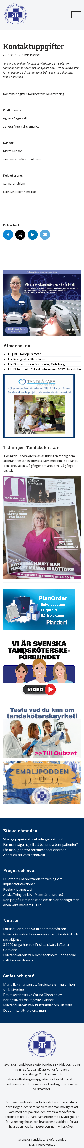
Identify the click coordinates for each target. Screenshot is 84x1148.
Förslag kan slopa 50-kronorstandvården (34, 929)
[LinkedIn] (33, 235)
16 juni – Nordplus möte (24, 354)
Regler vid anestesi (17, 889)
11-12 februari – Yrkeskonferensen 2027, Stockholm (44, 369)
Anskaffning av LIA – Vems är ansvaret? (33, 894)
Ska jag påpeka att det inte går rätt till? (33, 839)
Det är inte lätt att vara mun (24, 1010)
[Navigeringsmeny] (76, 14)
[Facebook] (8, 235)
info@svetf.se (45, 1144)
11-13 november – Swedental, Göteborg (36, 364)
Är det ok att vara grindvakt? (25, 855)
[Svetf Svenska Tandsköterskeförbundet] (15, 15)
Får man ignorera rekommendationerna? (34, 850)
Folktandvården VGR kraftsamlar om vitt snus (38, 1005)
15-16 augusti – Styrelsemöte (29, 359)
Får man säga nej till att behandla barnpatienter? (41, 844)
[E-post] (45, 235)
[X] (20, 235)
